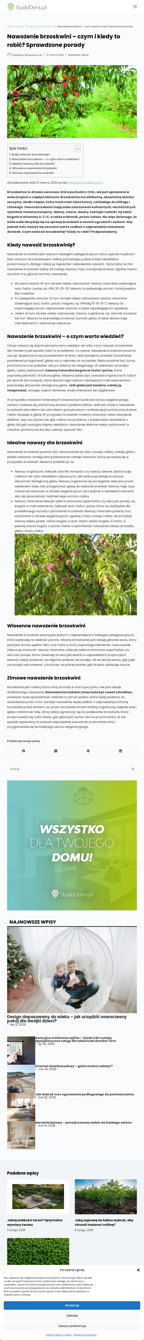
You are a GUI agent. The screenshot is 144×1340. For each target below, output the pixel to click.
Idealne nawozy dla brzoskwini (33, 164)
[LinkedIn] (120, 751)
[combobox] (68, 769)
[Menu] (135, 6)
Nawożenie (74, 54)
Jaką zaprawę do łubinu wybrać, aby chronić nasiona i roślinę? (104, 1222)
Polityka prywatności (85, 1334)
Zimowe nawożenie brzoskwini (33, 173)
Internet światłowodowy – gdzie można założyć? (74, 1066)
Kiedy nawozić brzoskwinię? (30, 154)
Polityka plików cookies (58, 1334)
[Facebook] (23, 751)
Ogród (84, 54)
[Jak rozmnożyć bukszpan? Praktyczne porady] (38, 1255)
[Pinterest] (88, 751)
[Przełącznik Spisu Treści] (75, 149)
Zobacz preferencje (72, 1326)
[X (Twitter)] (56, 751)
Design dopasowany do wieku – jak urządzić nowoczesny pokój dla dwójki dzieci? (67, 1019)
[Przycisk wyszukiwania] (133, 769)
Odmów (72, 1316)
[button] (138, 1270)
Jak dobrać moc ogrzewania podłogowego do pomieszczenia (84, 1094)
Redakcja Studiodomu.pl (85, 182)
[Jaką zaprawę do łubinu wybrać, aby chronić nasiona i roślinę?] (106, 1196)
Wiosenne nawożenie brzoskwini (34, 168)
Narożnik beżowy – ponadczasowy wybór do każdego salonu (83, 1122)
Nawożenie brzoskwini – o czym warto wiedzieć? (46, 159)
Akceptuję (72, 1305)
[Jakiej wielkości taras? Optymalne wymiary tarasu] (38, 1196)
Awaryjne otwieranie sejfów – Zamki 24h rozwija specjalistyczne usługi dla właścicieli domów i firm (75, 1039)
